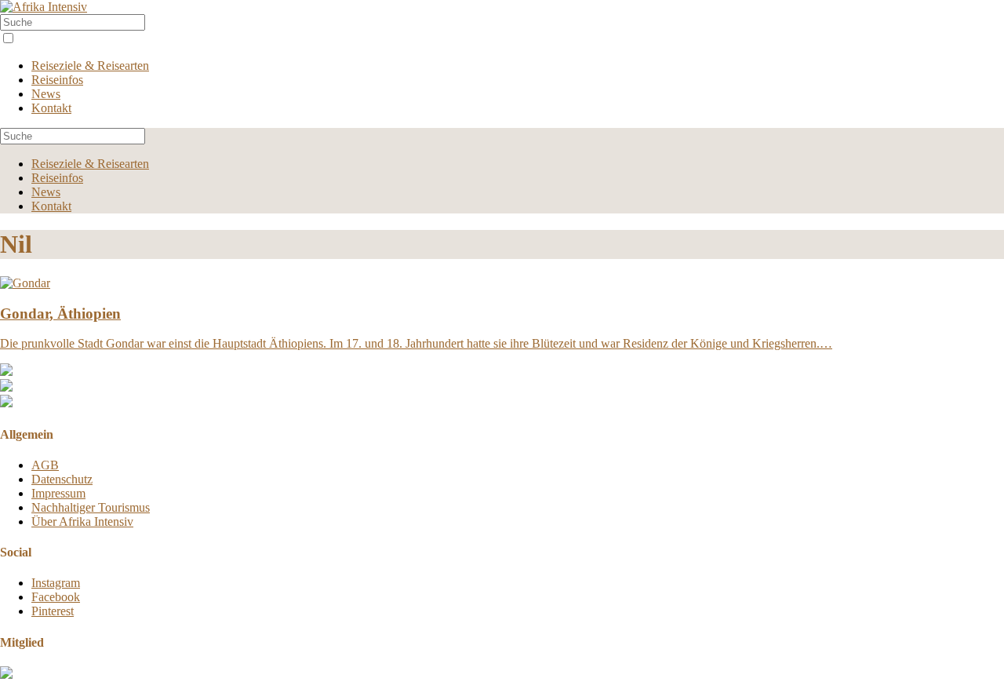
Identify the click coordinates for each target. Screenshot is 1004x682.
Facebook (55, 597)
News (45, 93)
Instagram (55, 582)
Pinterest (52, 611)
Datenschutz (62, 479)
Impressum (58, 493)
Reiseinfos (57, 79)
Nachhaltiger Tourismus (90, 507)
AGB (45, 465)
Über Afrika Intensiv (82, 521)
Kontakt (51, 108)
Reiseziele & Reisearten (90, 65)
